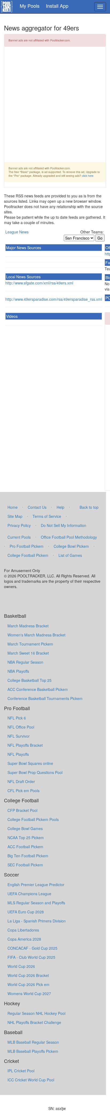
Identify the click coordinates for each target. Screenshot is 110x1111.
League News (17, 231)
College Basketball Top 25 (29, 680)
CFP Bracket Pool (22, 810)
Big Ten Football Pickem (27, 855)
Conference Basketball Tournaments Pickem (44, 698)
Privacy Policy (19, 525)
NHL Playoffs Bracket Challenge (34, 1022)
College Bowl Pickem (71, 546)
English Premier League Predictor (35, 884)
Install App (57, 5)
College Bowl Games (25, 828)
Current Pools (19, 537)
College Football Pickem (27, 555)
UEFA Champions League (29, 893)
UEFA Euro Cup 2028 (25, 911)
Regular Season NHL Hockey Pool (36, 1013)
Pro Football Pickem (27, 546)
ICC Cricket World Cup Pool (30, 1079)
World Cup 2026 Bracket (28, 975)
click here (87, 176)
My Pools (30, 5)
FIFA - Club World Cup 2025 (31, 957)
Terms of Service (47, 516)
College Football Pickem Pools (33, 819)
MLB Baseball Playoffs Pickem (32, 1051)
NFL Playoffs (18, 754)
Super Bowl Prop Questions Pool (34, 772)
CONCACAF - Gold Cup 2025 (32, 948)
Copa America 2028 (24, 939)
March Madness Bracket (28, 625)
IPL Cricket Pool (20, 1070)
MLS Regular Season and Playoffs (36, 902)
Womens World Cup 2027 (29, 993)
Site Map (14, 516)
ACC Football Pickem (25, 846)
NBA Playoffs (18, 671)
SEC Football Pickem (25, 864)
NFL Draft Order (21, 781)
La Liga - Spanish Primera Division (36, 921)
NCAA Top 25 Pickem (25, 837)
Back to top (89, 507)
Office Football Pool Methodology (69, 537)
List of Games (70, 555)
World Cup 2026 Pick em (28, 984)
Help (60, 507)
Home (12, 507)
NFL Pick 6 (16, 718)
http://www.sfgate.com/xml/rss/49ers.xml (39, 282)
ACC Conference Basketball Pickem (37, 689)
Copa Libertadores (23, 930)
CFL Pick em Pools (23, 790)
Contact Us (37, 507)
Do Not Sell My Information (63, 525)
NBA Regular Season (25, 662)
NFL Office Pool (20, 727)
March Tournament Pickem (30, 644)
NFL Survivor (18, 736)
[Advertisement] (55, 107)
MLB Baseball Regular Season (33, 1042)
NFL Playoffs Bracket (25, 745)
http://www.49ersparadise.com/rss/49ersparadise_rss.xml (53, 299)
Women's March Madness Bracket (36, 634)
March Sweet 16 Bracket (28, 653)
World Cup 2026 (21, 966)
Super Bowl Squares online (30, 763)
